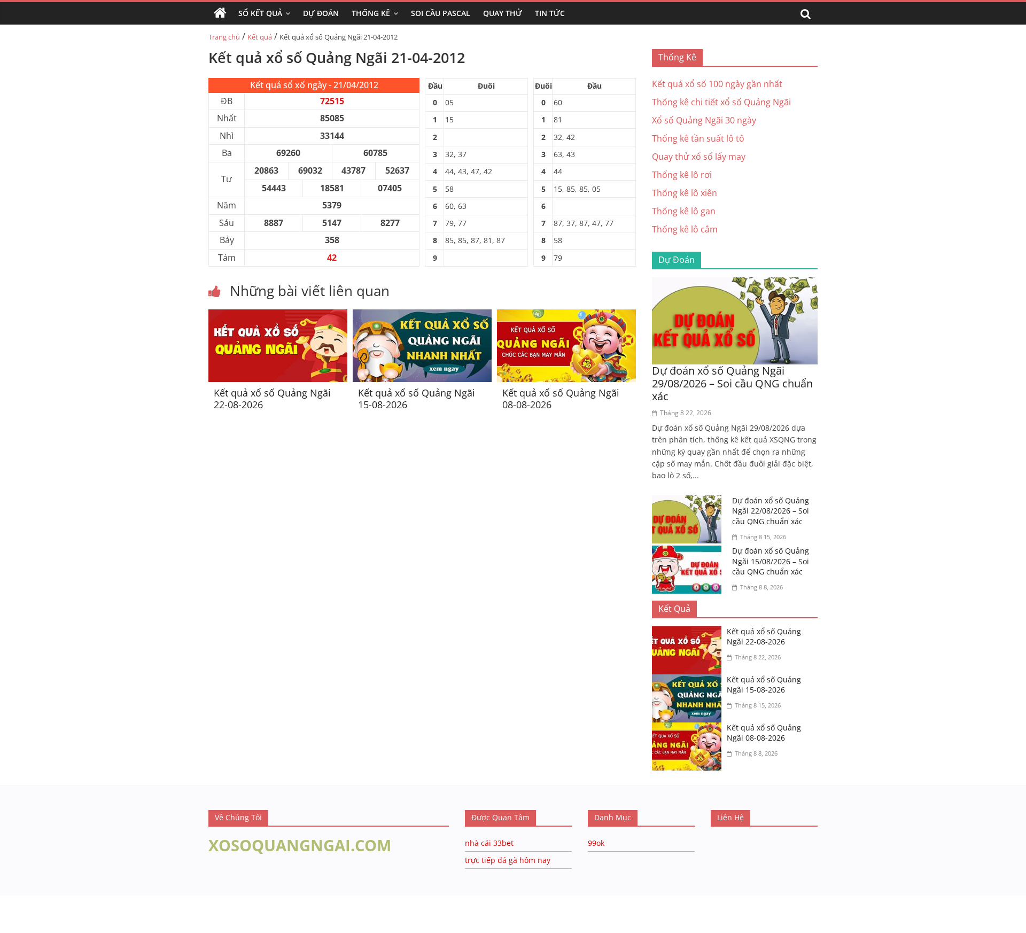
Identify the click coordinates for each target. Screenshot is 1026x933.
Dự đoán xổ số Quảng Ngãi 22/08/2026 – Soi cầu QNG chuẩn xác (770, 510)
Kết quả (259, 37)
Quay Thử (502, 13)
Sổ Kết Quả (260, 13)
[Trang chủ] (220, 13)
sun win (81, 926)
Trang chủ (224, 37)
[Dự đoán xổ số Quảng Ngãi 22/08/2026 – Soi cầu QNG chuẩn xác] (689, 502)
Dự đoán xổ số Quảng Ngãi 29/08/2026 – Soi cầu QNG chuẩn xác (732, 383)
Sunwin (14, 912)
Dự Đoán (321, 13)
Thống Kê (371, 13)
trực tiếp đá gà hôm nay (507, 860)
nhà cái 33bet (489, 843)
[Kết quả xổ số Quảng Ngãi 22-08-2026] (277, 316)
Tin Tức (550, 13)
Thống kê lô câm (685, 229)
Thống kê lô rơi (682, 175)
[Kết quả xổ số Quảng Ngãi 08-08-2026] (566, 316)
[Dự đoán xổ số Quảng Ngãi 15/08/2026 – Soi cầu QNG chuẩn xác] (689, 552)
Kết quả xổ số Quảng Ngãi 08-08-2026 (560, 398)
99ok (596, 843)
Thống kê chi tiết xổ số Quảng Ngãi (721, 102)
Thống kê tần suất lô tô (698, 138)
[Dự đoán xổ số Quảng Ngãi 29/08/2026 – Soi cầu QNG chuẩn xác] (735, 284)
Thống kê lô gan (684, 211)
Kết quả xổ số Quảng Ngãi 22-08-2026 (272, 398)
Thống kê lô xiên (684, 193)
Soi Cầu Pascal (440, 13)
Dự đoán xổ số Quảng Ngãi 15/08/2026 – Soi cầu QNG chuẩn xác (770, 561)
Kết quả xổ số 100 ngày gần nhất (717, 84)
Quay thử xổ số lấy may (698, 156)
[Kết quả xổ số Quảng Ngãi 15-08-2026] (422, 316)
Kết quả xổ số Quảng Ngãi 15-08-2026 (416, 398)
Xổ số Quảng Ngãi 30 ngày (704, 120)
